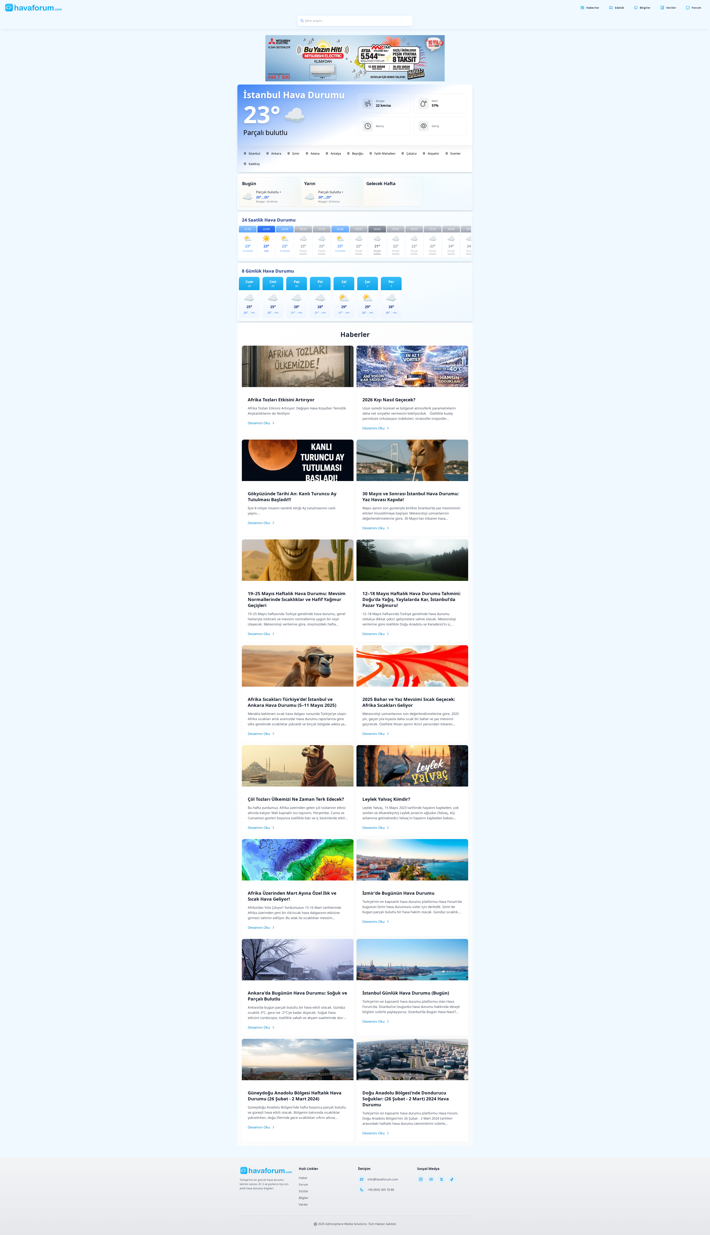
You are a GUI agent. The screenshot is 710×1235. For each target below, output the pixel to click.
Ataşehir (433, 153)
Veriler (303, 1204)
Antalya (336, 153)
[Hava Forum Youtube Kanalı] (431, 1179)
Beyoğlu (357, 153)
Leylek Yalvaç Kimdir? (386, 799)
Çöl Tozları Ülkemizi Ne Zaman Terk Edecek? (296, 799)
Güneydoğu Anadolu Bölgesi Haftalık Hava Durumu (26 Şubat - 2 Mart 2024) (295, 1096)
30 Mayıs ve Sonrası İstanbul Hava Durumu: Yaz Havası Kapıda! (410, 496)
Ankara (276, 153)
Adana (315, 153)
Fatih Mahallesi (384, 153)
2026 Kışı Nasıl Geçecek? (388, 400)
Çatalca (411, 153)
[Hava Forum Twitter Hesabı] (441, 1179)
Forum (303, 1184)
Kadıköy (254, 164)
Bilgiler (303, 1198)
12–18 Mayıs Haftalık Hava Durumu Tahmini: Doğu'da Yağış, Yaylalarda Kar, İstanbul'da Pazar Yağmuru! (411, 599)
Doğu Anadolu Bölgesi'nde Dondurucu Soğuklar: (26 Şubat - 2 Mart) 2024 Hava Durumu (405, 1099)
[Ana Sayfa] (33, 7)
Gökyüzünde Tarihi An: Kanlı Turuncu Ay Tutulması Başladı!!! (292, 496)
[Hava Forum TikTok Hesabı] (452, 1179)
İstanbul (254, 153)
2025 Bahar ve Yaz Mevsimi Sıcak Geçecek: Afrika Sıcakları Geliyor (408, 702)
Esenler (455, 153)
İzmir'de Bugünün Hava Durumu (398, 893)
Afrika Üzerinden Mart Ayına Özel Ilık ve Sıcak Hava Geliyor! (292, 896)
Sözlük (303, 1191)
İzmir (296, 153)
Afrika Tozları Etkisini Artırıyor (281, 400)
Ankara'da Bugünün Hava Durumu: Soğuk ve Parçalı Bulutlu (297, 996)
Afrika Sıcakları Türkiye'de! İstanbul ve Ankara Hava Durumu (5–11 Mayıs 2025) (292, 702)
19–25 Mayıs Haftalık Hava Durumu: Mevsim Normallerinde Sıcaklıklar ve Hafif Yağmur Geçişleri (297, 599)
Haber (303, 1178)
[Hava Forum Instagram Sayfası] (421, 1179)
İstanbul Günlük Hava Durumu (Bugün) (405, 993)
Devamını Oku (259, 423)
